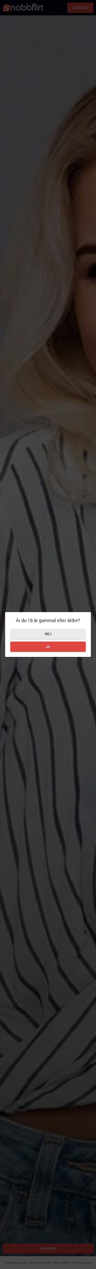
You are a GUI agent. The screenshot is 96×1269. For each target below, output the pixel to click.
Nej (48, 633)
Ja (48, 646)
